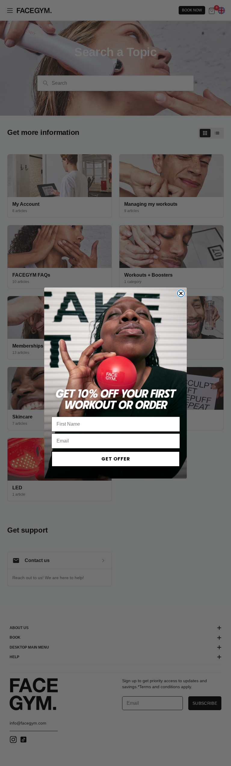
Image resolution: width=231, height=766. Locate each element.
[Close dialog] (180, 293)
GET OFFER (115, 458)
